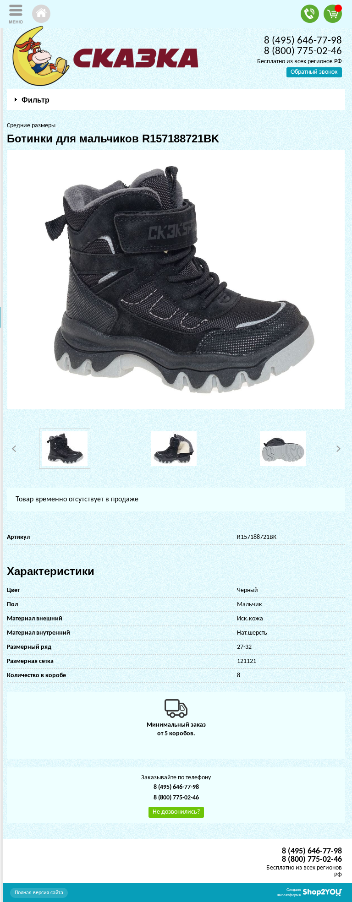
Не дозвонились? (176, 812)
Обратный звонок (314, 72)
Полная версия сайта (39, 893)
